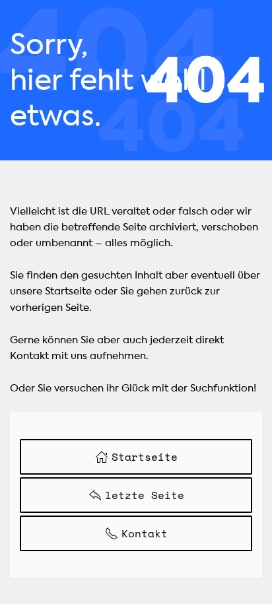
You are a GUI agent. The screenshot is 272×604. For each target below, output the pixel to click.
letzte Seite (144, 495)
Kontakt (144, 533)
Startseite (145, 457)
